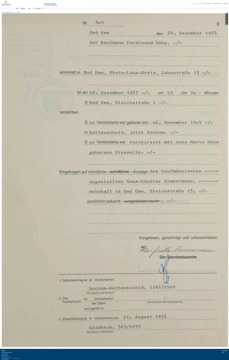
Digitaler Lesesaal (50, 4)
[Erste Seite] (33, 8)
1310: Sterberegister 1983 (8, 12)
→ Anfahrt (222, 352)
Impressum (225, 3)
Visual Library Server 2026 (16, 358)
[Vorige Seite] (35, 8)
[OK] (204, 3)
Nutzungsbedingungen (217, 3)
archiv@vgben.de (5, 359)
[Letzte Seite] (43, 8)
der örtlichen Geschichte (50, 5)
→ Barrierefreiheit (224, 350)
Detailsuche (208, 3)
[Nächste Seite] (42, 8)
